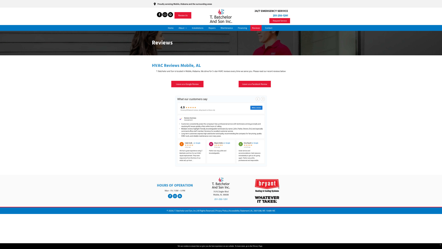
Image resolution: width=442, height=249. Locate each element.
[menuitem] (171, 28)
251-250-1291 (280, 16)
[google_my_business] (170, 15)
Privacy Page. (258, 246)
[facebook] (159, 15)
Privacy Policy (221, 211)
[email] (164, 15)
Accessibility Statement (239, 211)
